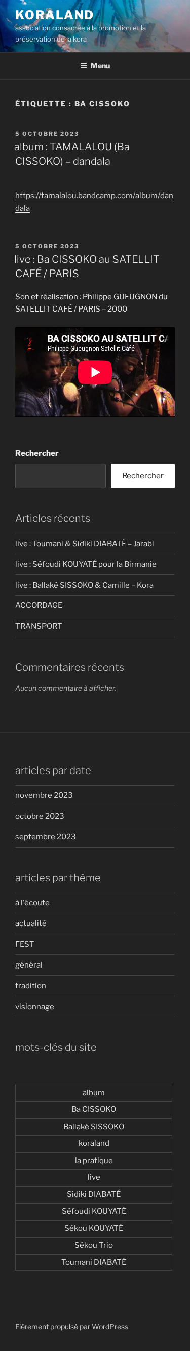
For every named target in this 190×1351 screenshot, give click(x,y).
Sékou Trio (93, 1245)
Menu (100, 65)
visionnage (34, 1006)
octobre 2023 (39, 816)
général (29, 965)
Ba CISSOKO (93, 1109)
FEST (24, 944)
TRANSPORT (38, 626)
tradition (30, 985)
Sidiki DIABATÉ (94, 1194)
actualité (31, 923)
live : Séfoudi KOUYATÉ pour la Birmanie (86, 564)
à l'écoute (32, 902)
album (94, 1092)
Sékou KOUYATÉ (93, 1228)
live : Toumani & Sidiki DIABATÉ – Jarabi (84, 543)
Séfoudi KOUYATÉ (94, 1211)
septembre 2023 (45, 836)
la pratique (94, 1160)
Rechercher (37, 453)
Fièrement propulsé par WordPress (71, 1326)
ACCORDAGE (38, 605)
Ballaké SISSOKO (93, 1126)
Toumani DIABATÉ (93, 1262)
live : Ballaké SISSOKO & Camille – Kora (84, 585)
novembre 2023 (44, 795)
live (94, 1177)
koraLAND (54, 15)
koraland (94, 1143)
